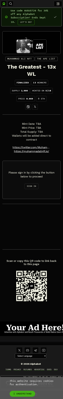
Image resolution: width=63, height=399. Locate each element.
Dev (55, 369)
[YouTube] (43, 350)
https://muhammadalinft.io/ (31, 151)
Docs (49, 369)
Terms (8, 369)
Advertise (39, 369)
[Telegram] (35, 350)
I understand (22, 393)
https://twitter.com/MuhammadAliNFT (31, 147)
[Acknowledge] (55, 17)
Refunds (28, 369)
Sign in (31, 186)
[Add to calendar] (28, 107)
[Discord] (27, 350)
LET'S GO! (26, 22)
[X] (35, 107)
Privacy (17, 369)
